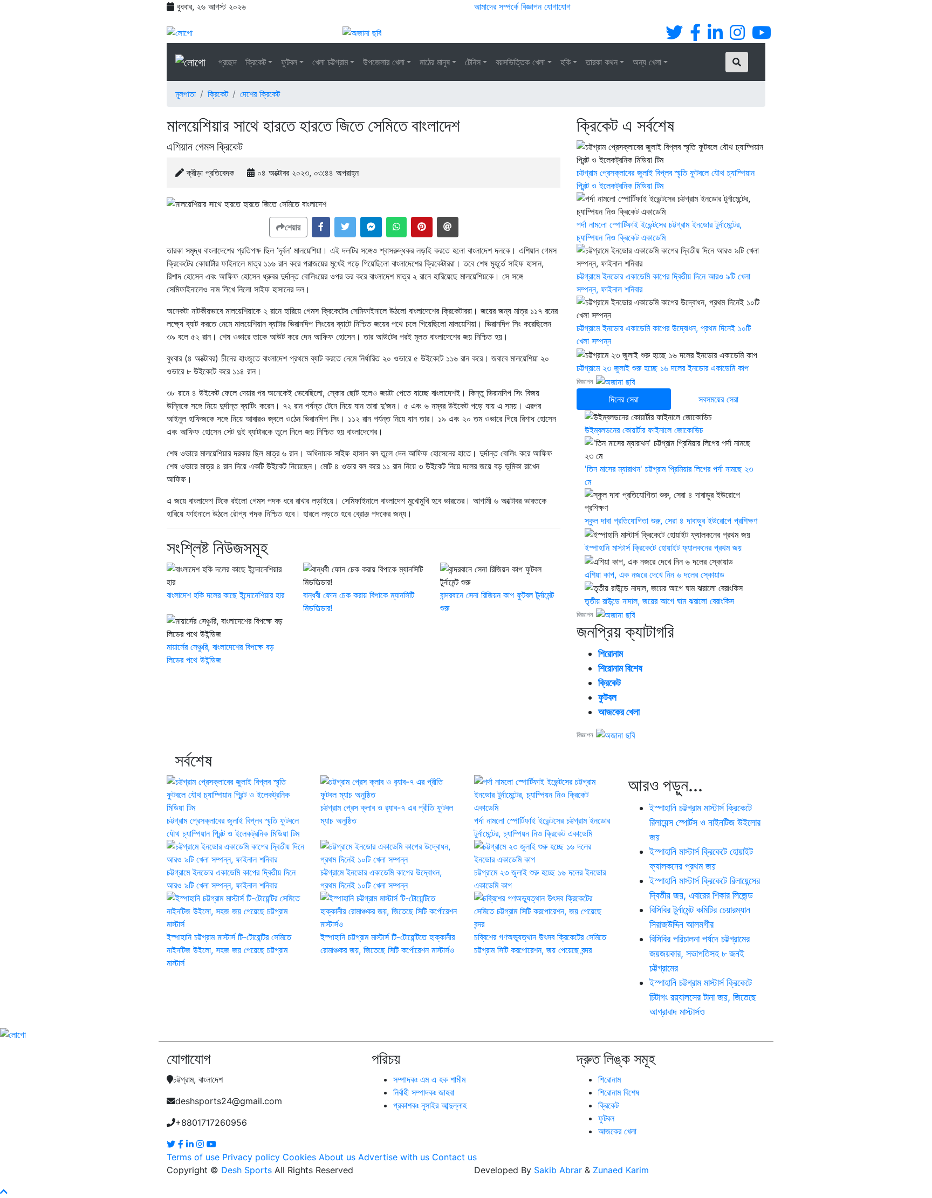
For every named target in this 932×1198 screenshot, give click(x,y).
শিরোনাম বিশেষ (620, 668)
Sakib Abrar (558, 1170)
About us (337, 1157)
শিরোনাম (610, 653)
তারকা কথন (602, 62)
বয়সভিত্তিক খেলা (520, 62)
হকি (565, 62)
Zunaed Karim (621, 1170)
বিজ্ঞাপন (531, 6)
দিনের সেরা (624, 399)
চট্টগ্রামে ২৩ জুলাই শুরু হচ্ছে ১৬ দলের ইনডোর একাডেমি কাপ (663, 367)
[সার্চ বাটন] (736, 62)
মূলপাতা (185, 93)
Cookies (299, 1157)
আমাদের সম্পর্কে (496, 6)
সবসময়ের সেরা (718, 399)
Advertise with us (393, 1157)
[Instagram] (737, 35)
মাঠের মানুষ (435, 62)
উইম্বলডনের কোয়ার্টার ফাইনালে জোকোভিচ (644, 430)
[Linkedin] (715, 35)
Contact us (454, 1157)
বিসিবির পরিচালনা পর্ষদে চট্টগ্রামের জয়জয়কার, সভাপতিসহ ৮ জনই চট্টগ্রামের (699, 953)
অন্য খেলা (647, 62)
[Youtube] (761, 35)
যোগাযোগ (557, 6)
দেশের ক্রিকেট (260, 93)
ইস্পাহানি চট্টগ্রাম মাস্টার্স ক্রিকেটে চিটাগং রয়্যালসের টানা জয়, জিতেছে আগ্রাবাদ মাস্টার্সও (702, 997)
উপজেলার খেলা (384, 62)
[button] (321, 227)
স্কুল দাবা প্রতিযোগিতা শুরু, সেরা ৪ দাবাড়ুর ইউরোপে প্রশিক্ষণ (671, 520)
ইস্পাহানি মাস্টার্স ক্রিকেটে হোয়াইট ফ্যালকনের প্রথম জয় (663, 547)
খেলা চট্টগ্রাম (330, 62)
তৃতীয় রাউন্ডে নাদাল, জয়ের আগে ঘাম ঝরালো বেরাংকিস (659, 600)
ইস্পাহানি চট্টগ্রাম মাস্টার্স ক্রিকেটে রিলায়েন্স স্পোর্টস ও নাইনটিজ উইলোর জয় (704, 822)
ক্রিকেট (255, 62)
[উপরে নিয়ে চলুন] (4, 1191)
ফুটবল (289, 62)
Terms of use (193, 1157)
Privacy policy (251, 1157)
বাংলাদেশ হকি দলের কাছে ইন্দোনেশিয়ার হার (225, 595)
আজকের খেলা (619, 711)
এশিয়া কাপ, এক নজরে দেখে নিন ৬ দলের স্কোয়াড (654, 574)
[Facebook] (695, 35)
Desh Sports (246, 1170)
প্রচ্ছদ (227, 62)
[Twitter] (674, 35)
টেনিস (473, 62)
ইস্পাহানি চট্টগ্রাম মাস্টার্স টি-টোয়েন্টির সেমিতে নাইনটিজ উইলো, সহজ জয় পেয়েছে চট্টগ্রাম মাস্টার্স (229, 950)
